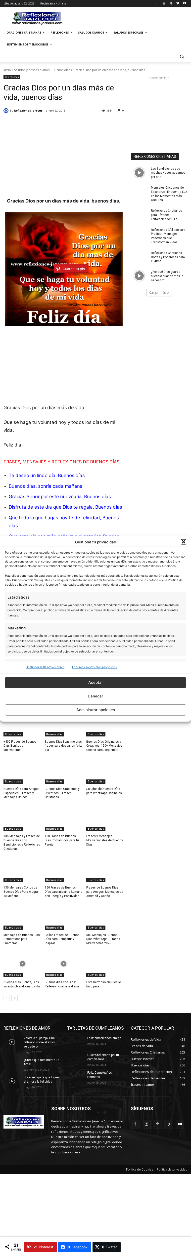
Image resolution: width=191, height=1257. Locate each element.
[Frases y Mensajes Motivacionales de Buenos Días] (105, 818)
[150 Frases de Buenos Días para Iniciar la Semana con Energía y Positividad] (63, 869)
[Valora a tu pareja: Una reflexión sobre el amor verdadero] (11, 1042)
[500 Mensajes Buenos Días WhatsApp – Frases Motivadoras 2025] (105, 916)
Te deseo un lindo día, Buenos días (47, 475)
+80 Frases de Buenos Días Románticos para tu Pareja (62, 840)
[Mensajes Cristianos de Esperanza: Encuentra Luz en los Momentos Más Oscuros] (139, 192)
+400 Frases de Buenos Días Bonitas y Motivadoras (19, 746)
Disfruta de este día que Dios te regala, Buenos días (65, 507)
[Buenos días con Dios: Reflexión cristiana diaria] (63, 964)
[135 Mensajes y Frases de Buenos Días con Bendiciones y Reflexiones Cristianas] (22, 818)
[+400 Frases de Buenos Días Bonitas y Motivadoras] (22, 723)
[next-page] (14, 998)
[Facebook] (157, 3)
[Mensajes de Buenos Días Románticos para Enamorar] (22, 916)
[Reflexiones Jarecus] (6, 110)
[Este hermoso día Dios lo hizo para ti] (105, 964)
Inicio (7, 70)
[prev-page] (6, 998)
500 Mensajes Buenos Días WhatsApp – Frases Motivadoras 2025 (103, 939)
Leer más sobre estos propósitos (94, 667)
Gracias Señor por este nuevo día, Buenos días (60, 496)
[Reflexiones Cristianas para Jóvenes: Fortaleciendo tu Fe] (139, 215)
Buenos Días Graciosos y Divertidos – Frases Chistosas (62, 793)
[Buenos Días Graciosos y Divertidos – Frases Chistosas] (63, 770)
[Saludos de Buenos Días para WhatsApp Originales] (105, 770)
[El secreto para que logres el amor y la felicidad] (11, 1081)
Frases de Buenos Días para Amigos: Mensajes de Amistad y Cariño (104, 892)
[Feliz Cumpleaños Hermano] (75, 1077)
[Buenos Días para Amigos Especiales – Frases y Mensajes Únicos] (22, 770)
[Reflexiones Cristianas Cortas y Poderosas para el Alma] (139, 257)
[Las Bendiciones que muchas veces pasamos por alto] (139, 173)
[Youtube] (185, 3)
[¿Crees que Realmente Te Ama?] (11, 1064)
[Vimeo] (178, 3)
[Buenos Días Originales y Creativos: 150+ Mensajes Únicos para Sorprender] (105, 723)
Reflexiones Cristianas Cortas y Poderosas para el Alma (168, 257)
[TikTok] (168, 1124)
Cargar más (157, 292)
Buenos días (61, 70)
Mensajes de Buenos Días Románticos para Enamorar (21, 939)
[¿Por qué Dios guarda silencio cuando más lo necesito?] (139, 276)
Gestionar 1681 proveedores (45, 667)
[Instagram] (164, 3)
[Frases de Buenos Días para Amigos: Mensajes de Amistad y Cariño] (105, 869)
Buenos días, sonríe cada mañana (46, 486)
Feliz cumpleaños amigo (104, 1038)
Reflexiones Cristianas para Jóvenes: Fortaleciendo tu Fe (166, 215)
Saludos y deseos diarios (31, 70)
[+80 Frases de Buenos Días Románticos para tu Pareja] (63, 818)
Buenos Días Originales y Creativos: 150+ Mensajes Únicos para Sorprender (104, 746)
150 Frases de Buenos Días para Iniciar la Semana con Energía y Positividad (63, 892)
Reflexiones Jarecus (28, 110)
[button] (183, 541)
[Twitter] (171, 3)
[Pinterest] (157, 1124)
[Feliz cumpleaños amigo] (75, 1042)
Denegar (95, 696)
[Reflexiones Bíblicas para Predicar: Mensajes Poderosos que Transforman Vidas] (139, 234)
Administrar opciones (95, 709)
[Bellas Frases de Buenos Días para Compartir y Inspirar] (63, 916)
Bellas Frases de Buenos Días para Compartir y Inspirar (62, 939)
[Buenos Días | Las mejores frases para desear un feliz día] (63, 723)
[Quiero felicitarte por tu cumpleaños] (75, 1059)
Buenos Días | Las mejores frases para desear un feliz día (63, 746)
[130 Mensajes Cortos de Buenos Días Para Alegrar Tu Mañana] (22, 869)
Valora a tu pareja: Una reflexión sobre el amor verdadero (39, 1042)
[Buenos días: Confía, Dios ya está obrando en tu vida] (22, 964)
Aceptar (95, 682)
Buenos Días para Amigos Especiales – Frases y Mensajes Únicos (21, 793)
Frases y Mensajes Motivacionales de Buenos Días (104, 840)
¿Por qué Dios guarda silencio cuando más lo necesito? (167, 276)
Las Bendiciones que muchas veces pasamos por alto (168, 173)
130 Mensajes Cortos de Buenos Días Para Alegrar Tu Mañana (21, 892)
